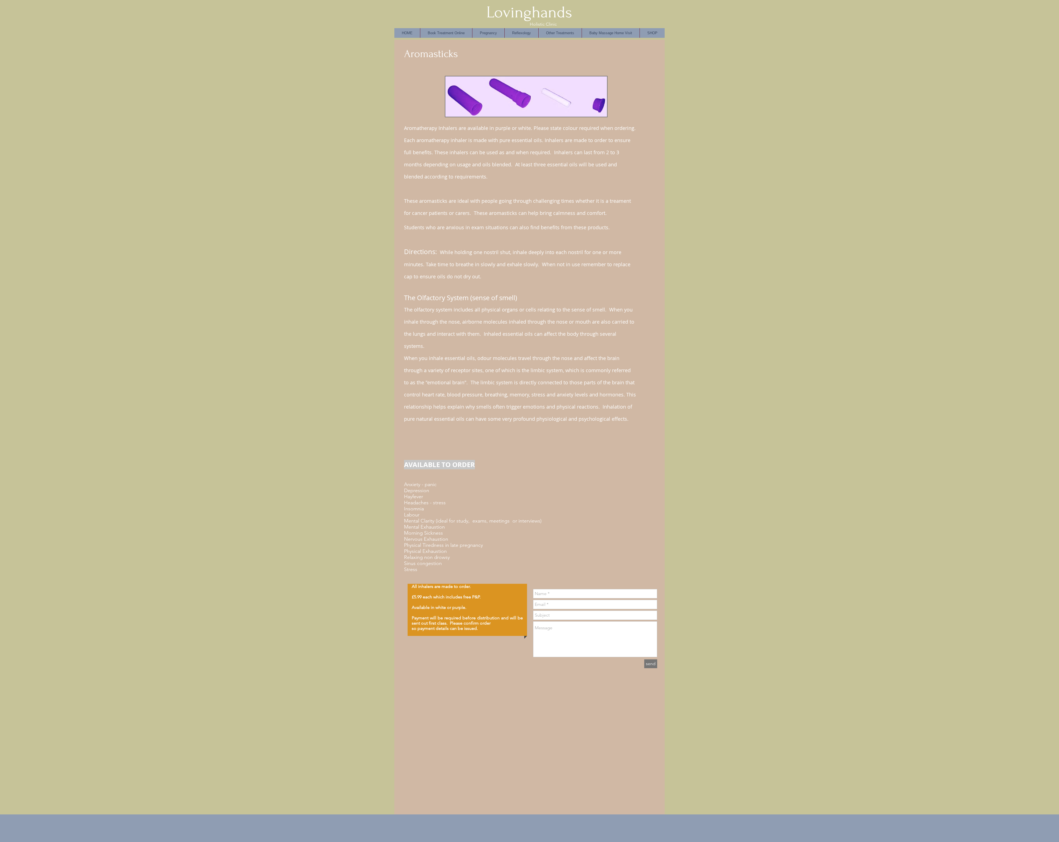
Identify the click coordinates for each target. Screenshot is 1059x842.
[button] (521, 33)
